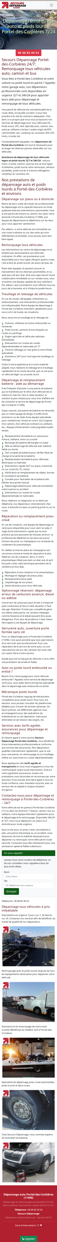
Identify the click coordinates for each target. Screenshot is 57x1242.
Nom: (7, 872)
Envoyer (11, 891)
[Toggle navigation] (51, 5)
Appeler (29, 1239)
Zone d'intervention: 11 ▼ (28, 1225)
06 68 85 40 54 (28, 53)
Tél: (5, 880)
